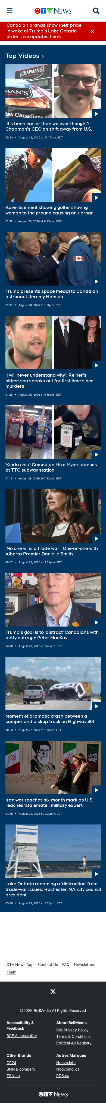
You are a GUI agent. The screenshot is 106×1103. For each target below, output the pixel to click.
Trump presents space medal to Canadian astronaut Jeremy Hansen (51, 294)
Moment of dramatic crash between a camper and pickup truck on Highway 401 (49, 719)
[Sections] (9, 11)
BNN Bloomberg (21, 1069)
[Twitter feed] (53, 991)
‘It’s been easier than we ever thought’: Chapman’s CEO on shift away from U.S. (48, 126)
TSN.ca (13, 1075)
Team (11, 972)
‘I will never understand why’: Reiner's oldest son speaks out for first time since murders (49, 381)
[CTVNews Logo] (53, 11)
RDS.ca (62, 1075)
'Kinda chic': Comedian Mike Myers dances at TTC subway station (51, 467)
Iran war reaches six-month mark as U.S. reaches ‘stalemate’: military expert (49, 802)
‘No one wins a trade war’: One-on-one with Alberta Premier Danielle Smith (51, 551)
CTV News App (20, 964)
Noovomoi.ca (68, 1069)
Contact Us (48, 964)
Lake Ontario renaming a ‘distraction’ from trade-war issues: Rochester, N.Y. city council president (53, 889)
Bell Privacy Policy (72, 1030)
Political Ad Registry (74, 1043)
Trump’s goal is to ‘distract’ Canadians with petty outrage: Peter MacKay (52, 635)
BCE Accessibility (22, 1035)
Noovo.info (66, 1062)
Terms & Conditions (73, 1036)
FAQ (66, 964)
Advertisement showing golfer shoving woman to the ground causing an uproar (49, 210)
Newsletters (84, 964)
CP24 (11, 1062)
